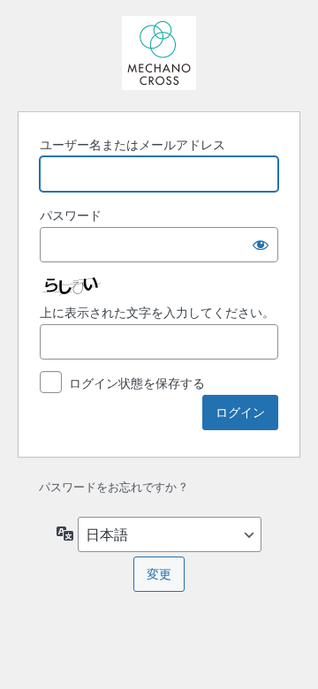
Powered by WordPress (159, 53)
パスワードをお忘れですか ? (112, 487)
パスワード (71, 215)
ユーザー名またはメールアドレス (132, 144)
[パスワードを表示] (260, 244)
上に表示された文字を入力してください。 (157, 312)
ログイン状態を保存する (137, 382)
